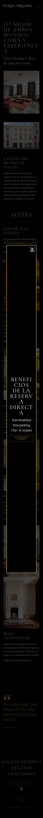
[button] (32, 249)
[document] (21, 409)
